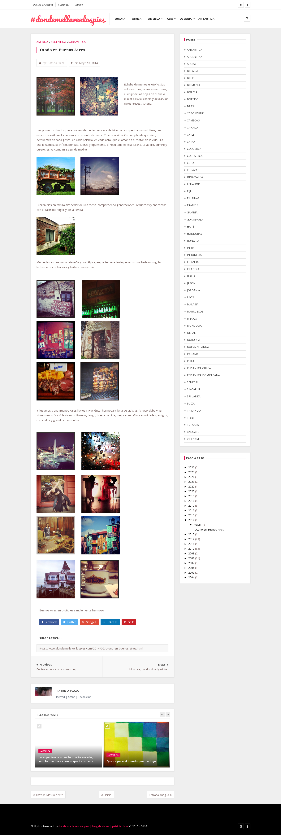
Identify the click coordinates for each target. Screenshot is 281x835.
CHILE (190, 134)
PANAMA (192, 354)
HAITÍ (190, 226)
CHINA (191, 141)
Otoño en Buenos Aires (209, 529)
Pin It (131, 622)
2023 (191, 481)
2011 (191, 544)
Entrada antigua (159, 795)
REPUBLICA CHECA (199, 368)
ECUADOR (193, 184)
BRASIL (191, 106)
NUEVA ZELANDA (198, 347)
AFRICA (136, 18)
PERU (190, 361)
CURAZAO (193, 170)
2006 (191, 568)
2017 (191, 505)
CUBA (190, 163)
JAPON (191, 283)
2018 (191, 501)
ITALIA (191, 276)
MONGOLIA (194, 325)
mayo (197, 525)
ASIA (170, 18)
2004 (191, 577)
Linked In (112, 622)
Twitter (71, 622)
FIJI (189, 191)
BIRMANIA (193, 85)
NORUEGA (193, 340)
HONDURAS (194, 233)
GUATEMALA (195, 219)
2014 (191, 520)
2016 (191, 510)
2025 (191, 472)
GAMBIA (192, 212)
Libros (79, 4)
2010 (191, 548)
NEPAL (191, 332)
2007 (191, 563)
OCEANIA (186, 18)
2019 (191, 496)
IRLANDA (193, 262)
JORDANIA (193, 290)
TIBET (191, 417)
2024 (191, 477)
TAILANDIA (194, 410)
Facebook (51, 622)
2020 (191, 491)
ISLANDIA (193, 269)
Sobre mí (63, 4)
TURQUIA (193, 424)
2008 (191, 558)
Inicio (108, 795)
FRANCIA (192, 205)
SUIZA (191, 403)
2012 (191, 539)
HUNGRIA (193, 241)
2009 (191, 553)
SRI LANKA (194, 396)
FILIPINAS (193, 198)
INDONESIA (194, 255)
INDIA (190, 248)
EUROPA (120, 18)
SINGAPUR (193, 389)
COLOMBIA (194, 149)
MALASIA (192, 304)
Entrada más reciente (49, 795)
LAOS (190, 297)
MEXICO (192, 318)
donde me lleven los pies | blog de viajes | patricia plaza (93, 826)
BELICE (191, 78)
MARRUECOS (195, 311)
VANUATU (193, 432)
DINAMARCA (195, 177)
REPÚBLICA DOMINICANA (203, 375)
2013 (191, 534)
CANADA (192, 127)
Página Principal (43, 4)
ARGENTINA (58, 42)
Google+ (91, 622)
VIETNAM (193, 439)
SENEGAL (193, 382)
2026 (191, 467)
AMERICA (154, 18)
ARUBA (191, 64)
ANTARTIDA (206, 18)
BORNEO (192, 99)
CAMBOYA (193, 120)
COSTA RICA (194, 156)
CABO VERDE (195, 113)
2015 (191, 515)
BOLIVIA (192, 92)
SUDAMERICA (77, 42)
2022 (191, 486)
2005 (191, 572)
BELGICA (192, 71)
